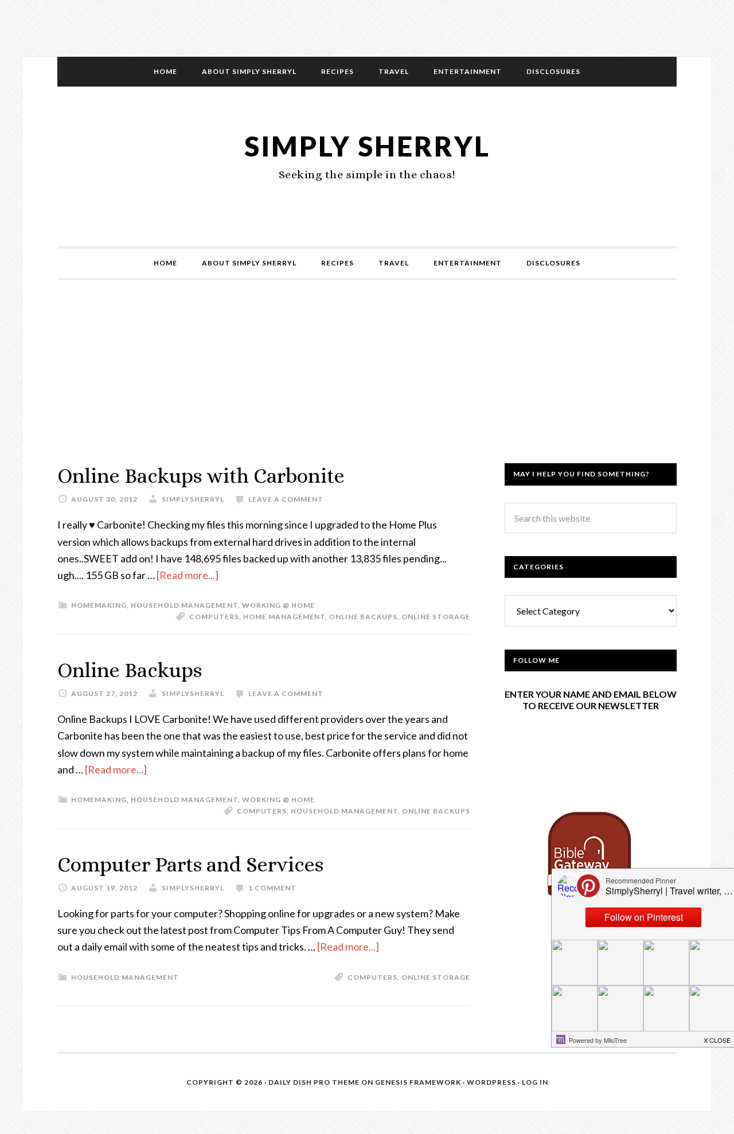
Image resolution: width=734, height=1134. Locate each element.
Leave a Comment (285, 499)
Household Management (184, 605)
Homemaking (99, 605)
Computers (214, 616)
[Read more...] (187, 575)
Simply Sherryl (367, 146)
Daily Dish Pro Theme (314, 1082)
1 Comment (272, 887)
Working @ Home (278, 605)
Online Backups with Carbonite (201, 475)
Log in (535, 1082)
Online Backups (129, 670)
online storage (435, 616)
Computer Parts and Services (190, 864)
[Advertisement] (367, 383)
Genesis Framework (418, 1082)
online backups (363, 616)
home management (284, 616)
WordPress (491, 1082)
